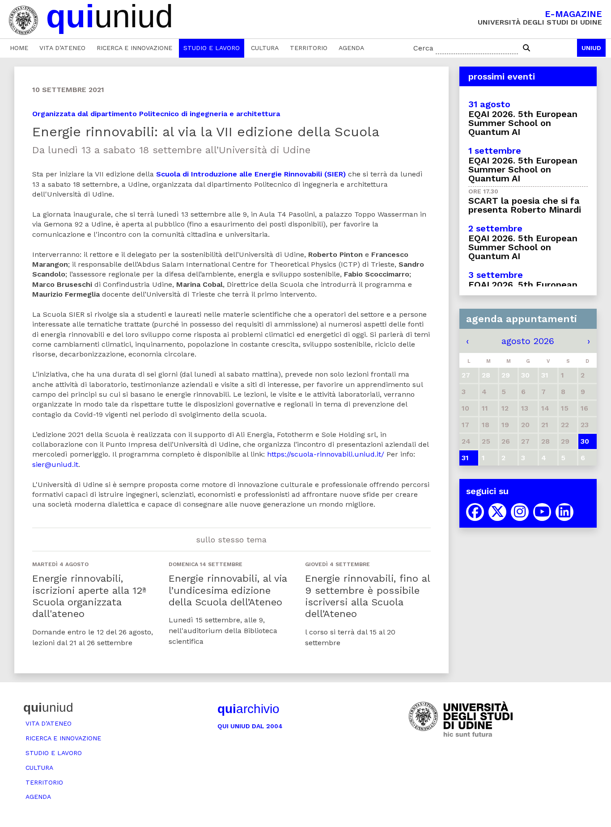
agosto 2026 (527, 341)
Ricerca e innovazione (134, 47)
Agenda (351, 47)
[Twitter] (497, 512)
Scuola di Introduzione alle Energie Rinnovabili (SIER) (251, 174)
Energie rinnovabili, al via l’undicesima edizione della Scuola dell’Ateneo (228, 590)
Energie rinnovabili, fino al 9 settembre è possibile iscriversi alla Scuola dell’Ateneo (367, 596)
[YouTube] (542, 512)
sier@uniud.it (55, 464)
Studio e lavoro (211, 47)
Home (19, 47)
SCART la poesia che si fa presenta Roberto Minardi (524, 205)
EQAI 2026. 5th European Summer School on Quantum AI (522, 123)
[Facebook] (475, 512)
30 (585, 441)
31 (465, 457)
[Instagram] (520, 512)
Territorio (308, 47)
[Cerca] (526, 48)
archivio (248, 709)
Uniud (591, 47)
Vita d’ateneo (62, 47)
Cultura (265, 47)
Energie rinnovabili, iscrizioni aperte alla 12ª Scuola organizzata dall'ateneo (89, 596)
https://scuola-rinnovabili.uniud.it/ (325, 454)
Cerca (423, 48)
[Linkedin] (564, 512)
